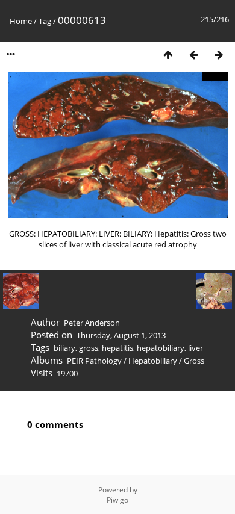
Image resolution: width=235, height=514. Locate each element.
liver (195, 347)
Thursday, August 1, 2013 (121, 335)
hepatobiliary (160, 347)
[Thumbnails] (168, 54)
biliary (64, 347)
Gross (194, 360)
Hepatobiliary (152, 360)
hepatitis (117, 347)
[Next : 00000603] (218, 54)
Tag (45, 21)
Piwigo (117, 500)
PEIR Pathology (94, 360)
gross (88, 347)
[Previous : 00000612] (193, 54)
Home (21, 21)
